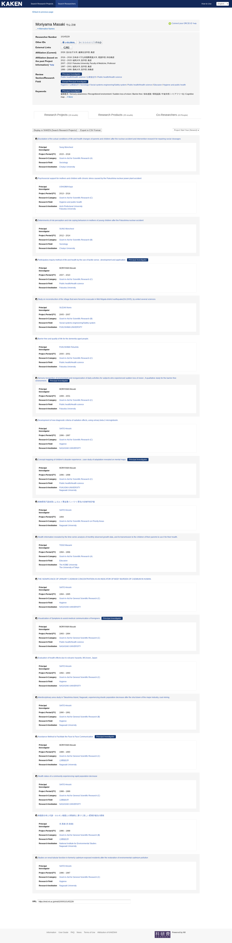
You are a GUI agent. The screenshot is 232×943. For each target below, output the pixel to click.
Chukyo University (67, 167)
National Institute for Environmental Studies (77, 843)
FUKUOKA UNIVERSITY (69, 487)
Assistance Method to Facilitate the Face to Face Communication (65, 737)
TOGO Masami (65, 545)
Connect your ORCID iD (182, 23)
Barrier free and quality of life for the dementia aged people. (63, 339)
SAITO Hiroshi (65, 429)
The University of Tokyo (69, 567)
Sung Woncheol (66, 147)
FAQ (72, 932)
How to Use (206, 4)
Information (51, 932)
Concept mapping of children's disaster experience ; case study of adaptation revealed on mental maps (82, 459)
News (79, 932)
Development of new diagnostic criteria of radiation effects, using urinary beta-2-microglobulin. (78, 420)
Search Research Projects (42, 4)
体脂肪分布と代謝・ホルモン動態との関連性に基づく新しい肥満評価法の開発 (71, 815)
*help (194, 23)
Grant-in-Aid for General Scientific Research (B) (79, 717)
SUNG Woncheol (66, 229)
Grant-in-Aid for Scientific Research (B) (75, 240)
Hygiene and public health (174, 85)
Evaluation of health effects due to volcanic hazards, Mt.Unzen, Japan (67, 658)
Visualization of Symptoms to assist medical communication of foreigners (69, 618)
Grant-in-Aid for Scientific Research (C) (76, 198)
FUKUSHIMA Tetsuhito (69, 347)
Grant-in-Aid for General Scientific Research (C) (79, 598)
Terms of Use (89, 932)
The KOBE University (68, 565)
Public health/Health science (73, 77)
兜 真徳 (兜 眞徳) (66, 824)
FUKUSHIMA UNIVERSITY (70, 327)
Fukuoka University (67, 209)
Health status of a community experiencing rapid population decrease (67, 776)
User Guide (63, 932)
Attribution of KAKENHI (107, 932)
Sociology (84, 85)
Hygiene (64, 85)
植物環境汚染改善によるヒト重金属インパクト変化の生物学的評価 (66, 502)
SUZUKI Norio (65, 307)
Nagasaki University (68, 490)
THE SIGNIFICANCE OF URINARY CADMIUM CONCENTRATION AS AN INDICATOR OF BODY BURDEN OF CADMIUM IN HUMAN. (94, 579)
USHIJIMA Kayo (66, 187)
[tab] (61, 115)
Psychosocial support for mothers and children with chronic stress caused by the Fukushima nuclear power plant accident (89, 178)
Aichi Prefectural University (70, 206)
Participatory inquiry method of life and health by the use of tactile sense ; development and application (81, 260)
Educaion (158, 85)
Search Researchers (67, 4)
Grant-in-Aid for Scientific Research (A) (75, 158)
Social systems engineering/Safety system (108, 85)
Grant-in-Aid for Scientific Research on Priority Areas (81, 521)
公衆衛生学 (91, 77)
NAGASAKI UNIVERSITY (70, 448)
